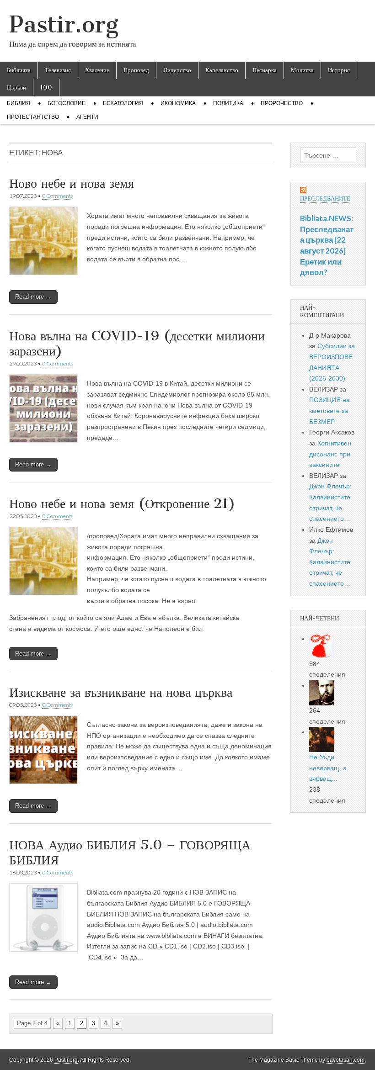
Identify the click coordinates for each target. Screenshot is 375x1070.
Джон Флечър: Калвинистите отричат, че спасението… (329, 562)
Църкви (16, 87)
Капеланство (221, 70)
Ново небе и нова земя (71, 183)
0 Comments (57, 195)
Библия (18, 103)
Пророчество (282, 103)
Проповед (136, 70)
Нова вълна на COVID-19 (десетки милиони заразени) (137, 344)
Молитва (302, 70)
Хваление (97, 70)
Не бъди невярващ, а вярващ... (328, 767)
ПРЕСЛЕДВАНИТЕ (325, 198)
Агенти (87, 117)
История (339, 70)
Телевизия (58, 70)
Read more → (33, 296)
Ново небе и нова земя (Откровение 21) (122, 503)
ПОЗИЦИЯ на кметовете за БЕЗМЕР (329, 410)
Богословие (67, 103)
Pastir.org (63, 24)
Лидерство (177, 70)
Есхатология (123, 103)
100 (46, 87)
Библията (19, 70)
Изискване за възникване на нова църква (120, 692)
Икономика (178, 103)
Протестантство (33, 117)
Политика (228, 103)
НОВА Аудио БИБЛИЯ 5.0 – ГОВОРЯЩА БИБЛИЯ (130, 853)
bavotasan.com (345, 1060)
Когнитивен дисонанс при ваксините (330, 454)
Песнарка (264, 70)
